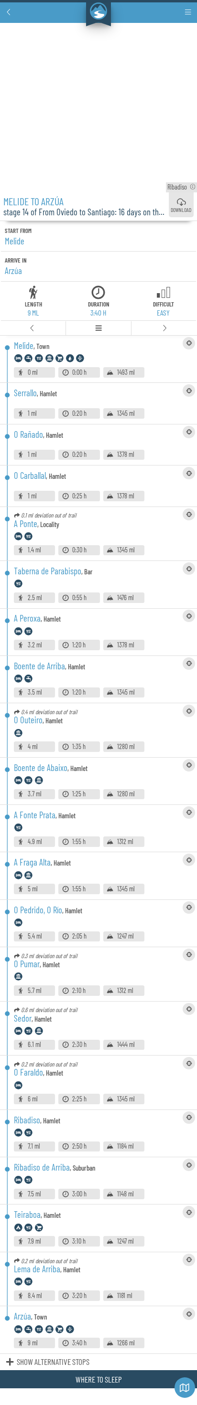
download (181, 209)
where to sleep (99, 1379)
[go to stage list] (99, 328)
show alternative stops (53, 1361)
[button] (9, 12)
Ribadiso (181, 187)
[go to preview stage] (33, 328)
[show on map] (189, 343)
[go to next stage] (164, 328)
